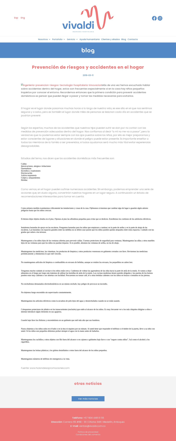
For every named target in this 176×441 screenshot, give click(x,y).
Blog (123, 39)
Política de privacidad (88, 432)
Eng (23, 17)
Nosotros (43, 39)
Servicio (71, 39)
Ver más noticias (88, 398)
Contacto (133, 39)
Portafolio (57, 39)
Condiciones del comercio (88, 434)
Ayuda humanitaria (89, 39)
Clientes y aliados (110, 39)
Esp (16, 17)
